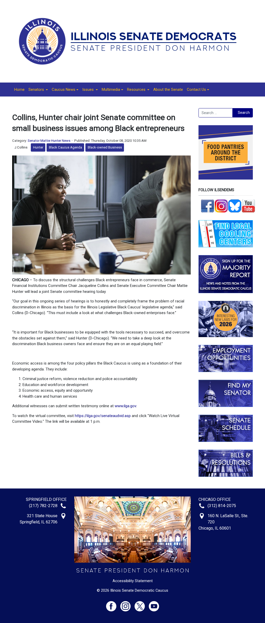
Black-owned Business (105, 147)
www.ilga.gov (125, 406)
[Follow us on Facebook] (207, 205)
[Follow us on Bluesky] (235, 205)
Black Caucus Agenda (65, 147)
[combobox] (215, 112)
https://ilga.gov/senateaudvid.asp (103, 415)
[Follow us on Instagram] (221, 205)
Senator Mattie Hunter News (49, 141)
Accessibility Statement (133, 580)
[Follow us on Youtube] (154, 604)
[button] (38, 89)
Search (244, 112)
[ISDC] (130, 41)
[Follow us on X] (142, 604)
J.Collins (20, 147)
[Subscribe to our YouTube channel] (248, 205)
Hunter (38, 147)
